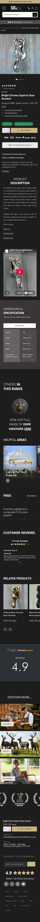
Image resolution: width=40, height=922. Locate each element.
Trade (30, 1)
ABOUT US (7, 719)
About (7, 891)
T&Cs (14, 905)
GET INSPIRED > (8, 779)
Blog (7, 905)
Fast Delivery (18, 1)
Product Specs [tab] (19, 325)
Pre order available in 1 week (23, 124)
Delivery (16, 891)
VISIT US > (6, 751)
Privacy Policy (25, 905)
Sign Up (31, 864)
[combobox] (20, 14)
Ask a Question (32, 495)
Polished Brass (8, 233)
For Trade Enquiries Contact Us (21, 145)
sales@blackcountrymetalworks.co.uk (19, 837)
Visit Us (25, 1)
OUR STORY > (7, 724)
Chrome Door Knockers (15, 28)
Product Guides (22, 896)
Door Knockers (5, 28)
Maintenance (9, 896)
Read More (6, 171)
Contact (8, 910)
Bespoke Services (11, 901)
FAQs (22, 901)
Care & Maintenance (11, 113)
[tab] (20, 511)
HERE (27, 429)
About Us (11, 1)
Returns (26, 891)
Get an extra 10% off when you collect (16, 116)
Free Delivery (7, 124)
